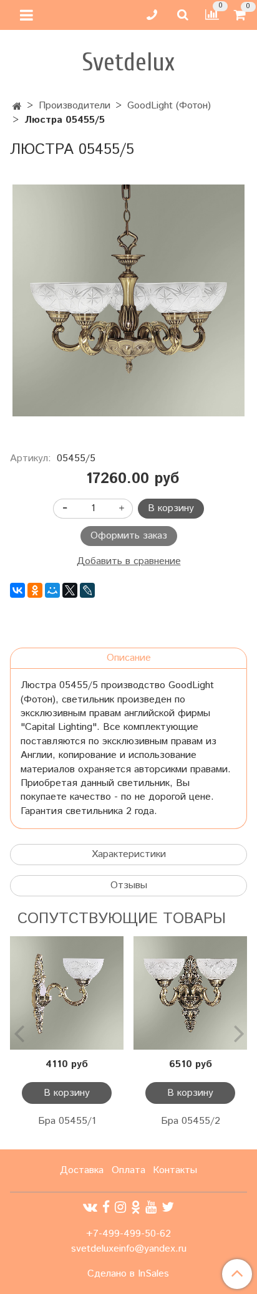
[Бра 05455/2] (190, 993)
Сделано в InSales (128, 1274)
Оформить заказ (128, 536)
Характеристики (129, 854)
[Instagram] (120, 1208)
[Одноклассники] (34, 590)
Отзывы (128, 885)
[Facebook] (106, 1208)
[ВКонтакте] (17, 590)
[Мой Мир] (52, 590)
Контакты (175, 1170)
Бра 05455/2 (190, 1121)
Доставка (82, 1170)
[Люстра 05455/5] (128, 300)
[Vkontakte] (90, 1208)
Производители (74, 105)
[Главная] (17, 107)
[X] (69, 590)
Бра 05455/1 (67, 1121)
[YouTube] (151, 1208)
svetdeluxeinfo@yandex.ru (129, 1249)
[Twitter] (168, 1208)
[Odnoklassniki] (135, 1208)
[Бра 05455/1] (67, 993)
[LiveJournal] (87, 590)
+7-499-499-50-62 (128, 1234)
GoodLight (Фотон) (169, 105)
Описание (129, 658)
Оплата (128, 1170)
